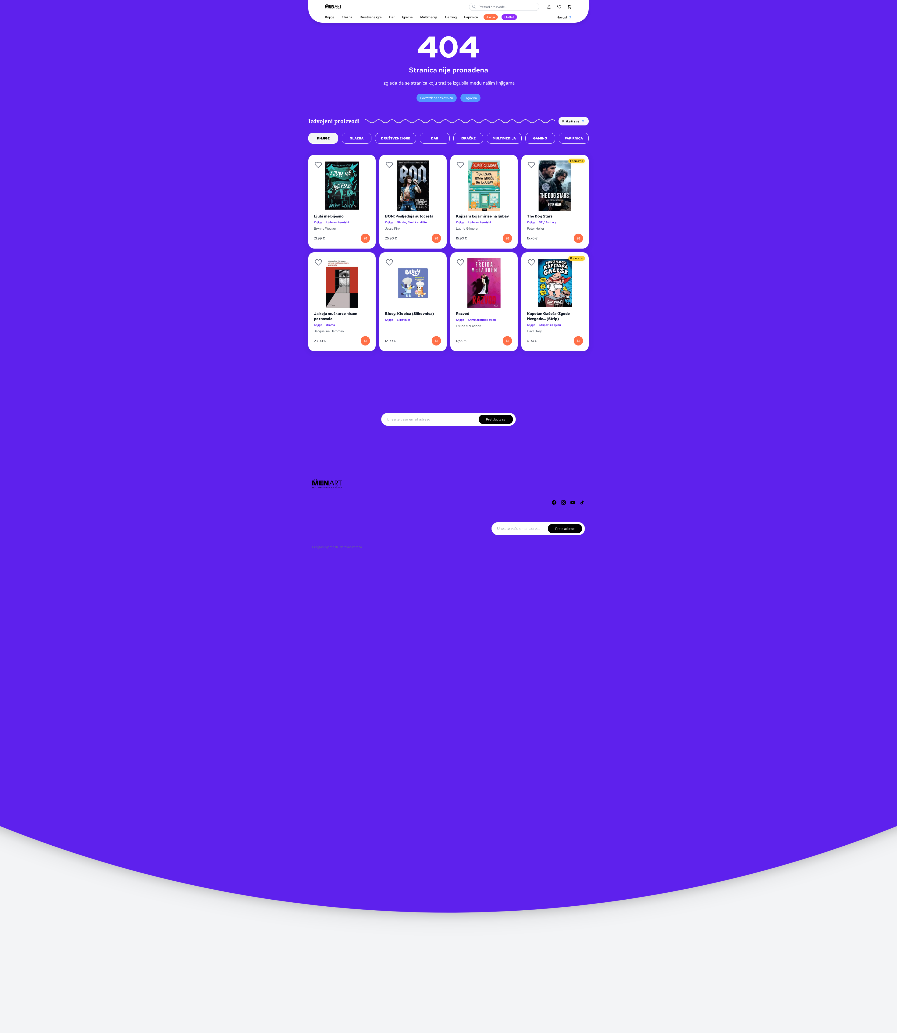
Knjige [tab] (323, 138)
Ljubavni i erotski (337, 222)
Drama (330, 325)
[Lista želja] (559, 6)
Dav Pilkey (534, 331)
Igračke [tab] (468, 138)
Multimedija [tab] (504, 138)
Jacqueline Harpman (329, 331)
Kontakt (317, 509)
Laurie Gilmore (467, 228)
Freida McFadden (468, 326)
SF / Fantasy (547, 222)
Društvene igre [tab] (395, 138)
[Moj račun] (549, 6)
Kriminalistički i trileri (482, 320)
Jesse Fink (392, 228)
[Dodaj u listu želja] (318, 165)
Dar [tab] (434, 138)
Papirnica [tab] (574, 138)
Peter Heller (535, 228)
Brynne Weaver (325, 228)
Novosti (562, 17)
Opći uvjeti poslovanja (327, 532)
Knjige (318, 222)
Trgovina (470, 98)
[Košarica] (569, 6)
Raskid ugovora (323, 539)
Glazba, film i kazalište (412, 222)
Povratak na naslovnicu (436, 98)
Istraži (316, 502)
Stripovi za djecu (550, 325)
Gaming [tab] (540, 138)
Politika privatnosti (325, 524)
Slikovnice (403, 320)
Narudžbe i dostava (325, 517)
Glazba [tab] (356, 138)
